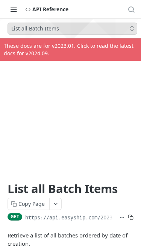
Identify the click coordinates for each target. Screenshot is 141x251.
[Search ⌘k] (131, 9)
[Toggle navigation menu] (14, 9)
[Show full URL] (122, 217)
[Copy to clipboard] (130, 217)
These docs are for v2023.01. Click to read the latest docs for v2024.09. (68, 49)
